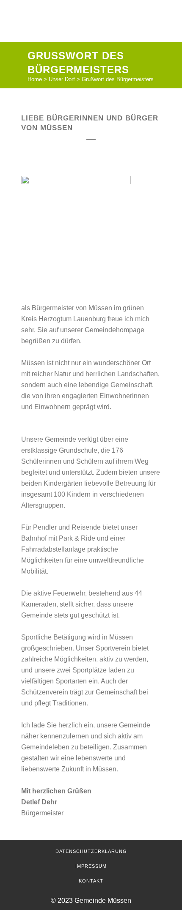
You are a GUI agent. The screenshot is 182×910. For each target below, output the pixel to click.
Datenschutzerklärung (91, 851)
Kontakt (91, 880)
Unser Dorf (62, 79)
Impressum (91, 866)
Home (35, 79)
